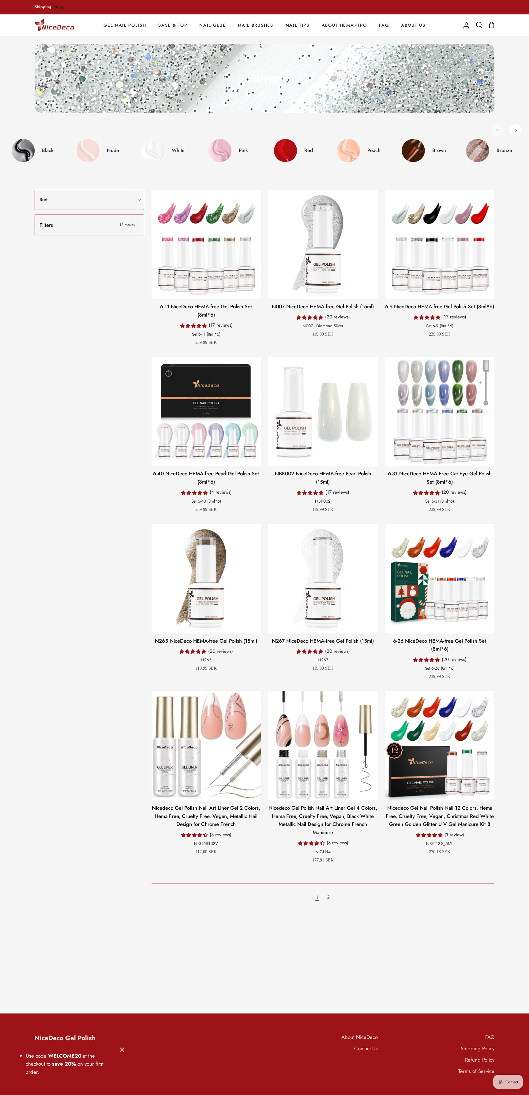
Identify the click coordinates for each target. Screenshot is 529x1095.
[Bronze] (493, 150)
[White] (167, 150)
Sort (43, 199)
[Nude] (101, 150)
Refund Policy (479, 1059)
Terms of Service (476, 1071)
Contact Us (366, 1048)
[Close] (122, 1049)
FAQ (489, 1037)
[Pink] (232, 150)
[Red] (297, 150)
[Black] (36, 150)
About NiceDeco (359, 1037)
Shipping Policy (477, 1048)
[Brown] (427, 150)
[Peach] (362, 150)
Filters (87, 225)
